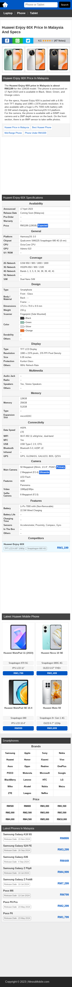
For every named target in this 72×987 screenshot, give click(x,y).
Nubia (45, 786)
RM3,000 (44, 812)
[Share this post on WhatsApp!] (17, 42)
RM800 (27, 806)
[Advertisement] (36, 165)
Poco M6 (8, 890)
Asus (10, 766)
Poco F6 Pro (10, 902)
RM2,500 (27, 812)
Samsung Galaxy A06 (15, 857)
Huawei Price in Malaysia (17, 127)
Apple (27, 753)
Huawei (10, 759)
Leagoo (27, 793)
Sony (44, 753)
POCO (10, 773)
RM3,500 (62, 812)
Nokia (62, 753)
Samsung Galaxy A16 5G (17, 834)
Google (62, 773)
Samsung (10, 753)
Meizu (62, 786)
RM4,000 (10, 819)
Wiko (10, 786)
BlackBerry (10, 779)
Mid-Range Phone (13, 133)
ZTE (10, 793)
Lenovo (27, 779)
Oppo (27, 766)
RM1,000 (44, 806)
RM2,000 (10, 812)
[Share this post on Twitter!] (28, 42)
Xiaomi (44, 759)
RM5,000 (44, 819)
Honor (27, 759)
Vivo (62, 759)
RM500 (10, 806)
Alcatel (27, 786)
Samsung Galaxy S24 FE (17, 845)
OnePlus (61, 766)
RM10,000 (62, 819)
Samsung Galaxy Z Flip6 (17, 868)
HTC (45, 779)
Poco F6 (8, 913)
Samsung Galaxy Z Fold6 (17, 879)
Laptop (8, 13)
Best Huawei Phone (41, 127)
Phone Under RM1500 (35, 133)
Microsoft (45, 773)
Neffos (44, 793)
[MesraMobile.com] (4, 7)
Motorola (27, 773)
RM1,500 (62, 806)
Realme (45, 766)
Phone (21, 13)
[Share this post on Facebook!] (7, 42)
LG (61, 779)
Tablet (34, 13)
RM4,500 (27, 819)
